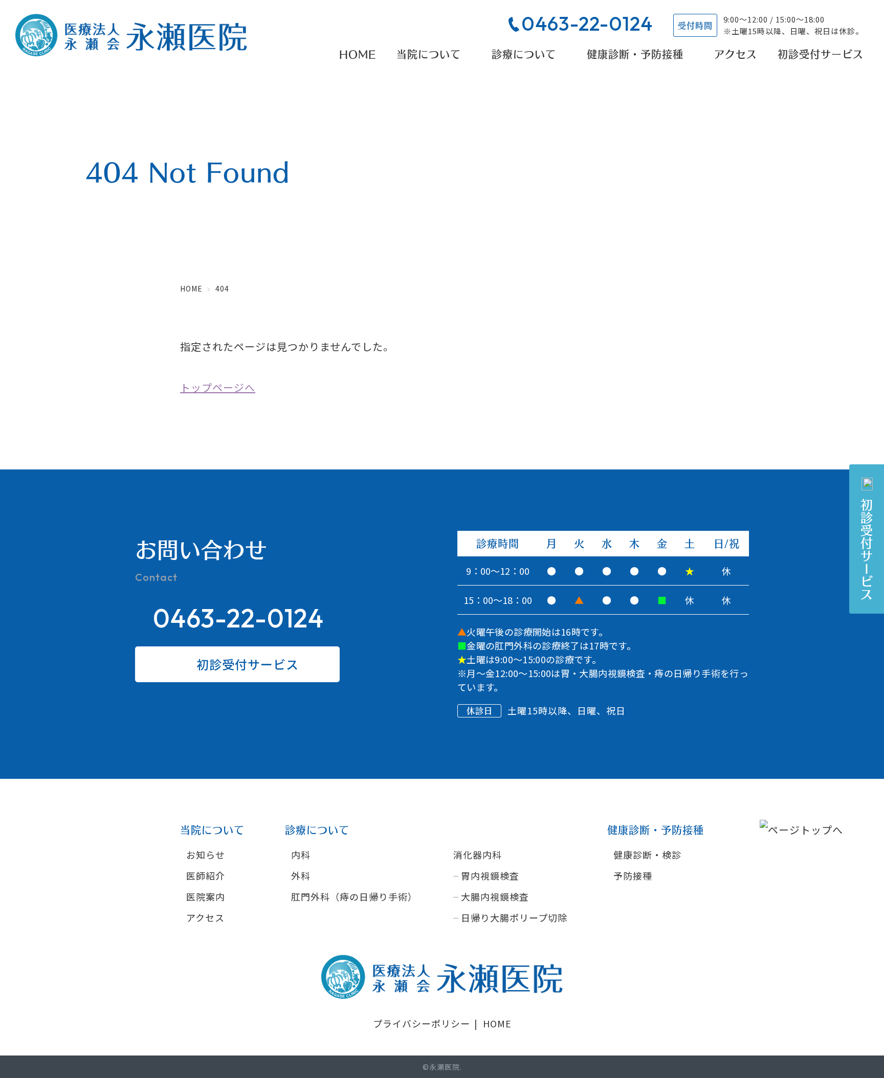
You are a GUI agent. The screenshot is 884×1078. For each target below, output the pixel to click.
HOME (357, 54)
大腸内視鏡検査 (495, 896)
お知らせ (205, 854)
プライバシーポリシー (421, 1023)
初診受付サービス (821, 54)
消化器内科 (477, 854)
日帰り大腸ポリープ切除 (514, 917)
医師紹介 (205, 875)
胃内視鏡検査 (490, 875)
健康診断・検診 (647, 854)
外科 (301, 875)
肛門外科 (354, 896)
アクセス (735, 54)
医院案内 (205, 896)
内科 (301, 854)
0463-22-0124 (587, 23)
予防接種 (632, 875)
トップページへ (217, 387)
